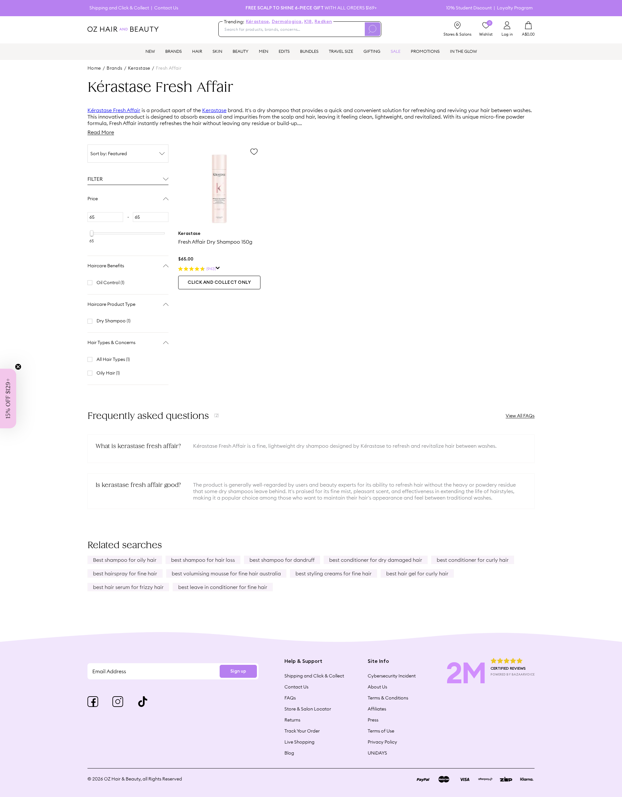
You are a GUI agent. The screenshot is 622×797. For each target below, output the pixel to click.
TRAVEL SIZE (341, 51)
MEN (263, 51)
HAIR (197, 51)
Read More (100, 132)
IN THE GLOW (463, 51)
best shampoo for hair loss (203, 560)
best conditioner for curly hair (473, 560)
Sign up (238, 671)
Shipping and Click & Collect (119, 8)
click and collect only (219, 282)
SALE (395, 51)
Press (373, 720)
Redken (323, 21)
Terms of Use (381, 731)
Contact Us (166, 8)
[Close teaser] (18, 367)
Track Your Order (302, 731)
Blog (289, 753)
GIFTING (371, 51)
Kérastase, (258, 21)
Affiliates (377, 709)
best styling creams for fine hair (333, 573)
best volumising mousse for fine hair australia (226, 573)
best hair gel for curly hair (417, 573)
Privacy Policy (382, 742)
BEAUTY (240, 51)
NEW (150, 51)
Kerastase (214, 110)
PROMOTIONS (425, 51)
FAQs (290, 698)
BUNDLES (309, 51)
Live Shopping (299, 742)
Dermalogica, (287, 21)
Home (94, 68)
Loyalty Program (515, 8)
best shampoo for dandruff (282, 560)
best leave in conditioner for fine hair (222, 587)
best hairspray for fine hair (125, 573)
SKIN (217, 51)
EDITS (284, 51)
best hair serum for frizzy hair (128, 587)
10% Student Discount (469, 8)
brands (114, 68)
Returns (292, 720)
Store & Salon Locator (307, 709)
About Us (377, 687)
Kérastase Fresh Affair (113, 110)
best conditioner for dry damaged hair (375, 560)
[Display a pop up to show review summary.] (218, 269)
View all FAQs (520, 416)
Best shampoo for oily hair (124, 560)
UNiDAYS (377, 753)
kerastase (139, 68)
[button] (8, 398)
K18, (308, 21)
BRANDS (173, 51)
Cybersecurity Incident (392, 676)
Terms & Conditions (388, 698)
